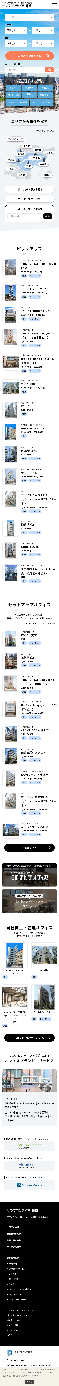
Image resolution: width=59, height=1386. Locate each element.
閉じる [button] (29, 1382)
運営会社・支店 (13, 1320)
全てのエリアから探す (45, 130)
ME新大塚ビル (30, 450)
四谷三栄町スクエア (33, 752)
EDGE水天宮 (29, 635)
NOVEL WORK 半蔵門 (34, 774)
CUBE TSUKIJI (31, 547)
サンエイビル (29, 473)
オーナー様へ (12, 1330)
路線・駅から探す (15, 1240)
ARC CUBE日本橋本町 (35, 730)
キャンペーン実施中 (18, 1299)
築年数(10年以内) (17, 1268)
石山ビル (26, 406)
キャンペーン (41, 102)
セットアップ (17, 102)
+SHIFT (11, 1098)
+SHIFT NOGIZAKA (33, 289)
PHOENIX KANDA (32, 428)
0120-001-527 (17, 1360)
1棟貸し (45, 88)
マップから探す (14, 1246)
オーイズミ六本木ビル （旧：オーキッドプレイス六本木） (39, 499)
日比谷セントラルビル (44, 1012)
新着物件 (13, 88)
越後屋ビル (28, 657)
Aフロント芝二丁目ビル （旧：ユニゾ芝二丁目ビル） (15, 1015)
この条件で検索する (29, 55)
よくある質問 (12, 1325)
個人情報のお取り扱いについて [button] (26, 1376)
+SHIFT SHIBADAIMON (36, 311)
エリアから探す (14, 1227)
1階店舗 (29, 88)
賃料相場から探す (15, 1233)
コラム (10, 1335)
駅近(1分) (13, 1278)
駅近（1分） (45, 95)
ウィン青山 (28, 384)
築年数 (29, 95)
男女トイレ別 (13, 95)
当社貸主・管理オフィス (17, 1315)
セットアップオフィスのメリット (43, 623)
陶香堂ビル (28, 524)
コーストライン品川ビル (36, 826)
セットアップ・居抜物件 (20, 1289)
